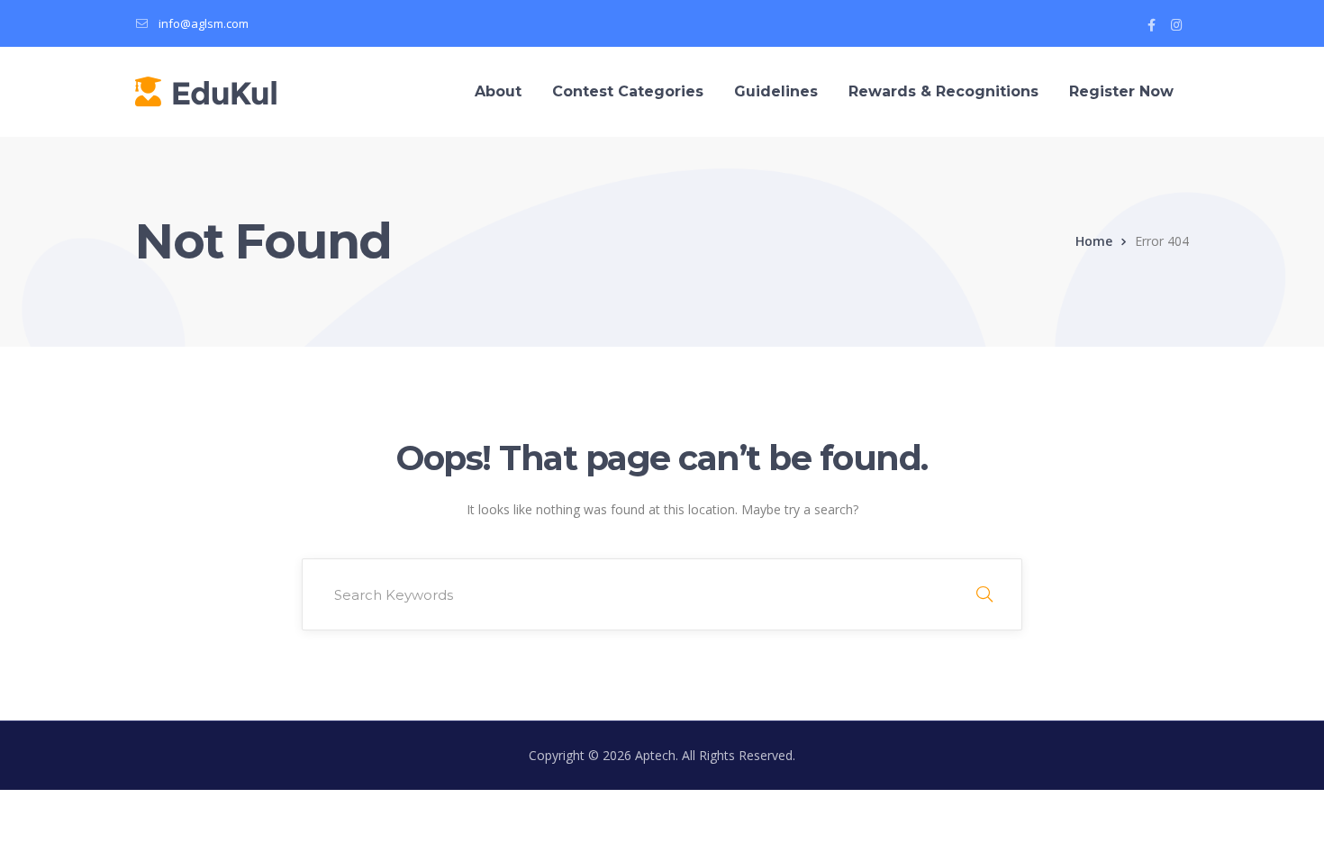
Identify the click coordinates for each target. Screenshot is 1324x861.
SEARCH (984, 594)
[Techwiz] (206, 90)
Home (1093, 240)
